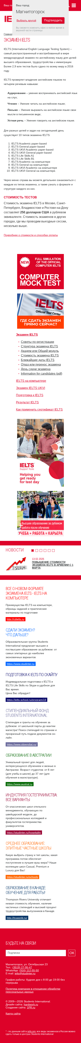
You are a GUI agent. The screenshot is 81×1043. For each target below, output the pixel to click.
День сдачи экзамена (35, 369)
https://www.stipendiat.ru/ (22, 744)
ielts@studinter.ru (25, 973)
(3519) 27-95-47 (22, 967)
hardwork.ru (31, 1004)
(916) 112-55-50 (29, 970)
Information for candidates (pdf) (41, 373)
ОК (71, 953)
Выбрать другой (26, 20)
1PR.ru (31, 1007)
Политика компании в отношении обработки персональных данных (33, 990)
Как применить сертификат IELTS (39, 409)
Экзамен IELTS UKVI (30, 388)
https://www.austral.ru (19, 784)
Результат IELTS (27, 402)
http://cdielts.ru (15, 619)
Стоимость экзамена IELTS (40, 355)
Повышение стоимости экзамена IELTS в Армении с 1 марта (52, 565)
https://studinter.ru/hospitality (24, 832)
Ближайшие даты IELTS (37, 360)
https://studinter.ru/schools (22, 876)
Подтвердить (53, 20)
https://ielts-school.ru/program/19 (26, 699)
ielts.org (32, 1031)
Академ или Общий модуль (40, 351)
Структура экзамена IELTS (39, 346)
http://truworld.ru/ (17, 917)
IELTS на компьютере (31, 380)
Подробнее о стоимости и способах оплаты (31, 235)
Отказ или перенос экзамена (41, 364)
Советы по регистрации (37, 341)
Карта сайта (13, 1013)
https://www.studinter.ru (20, 663)
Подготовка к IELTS (29, 395)
